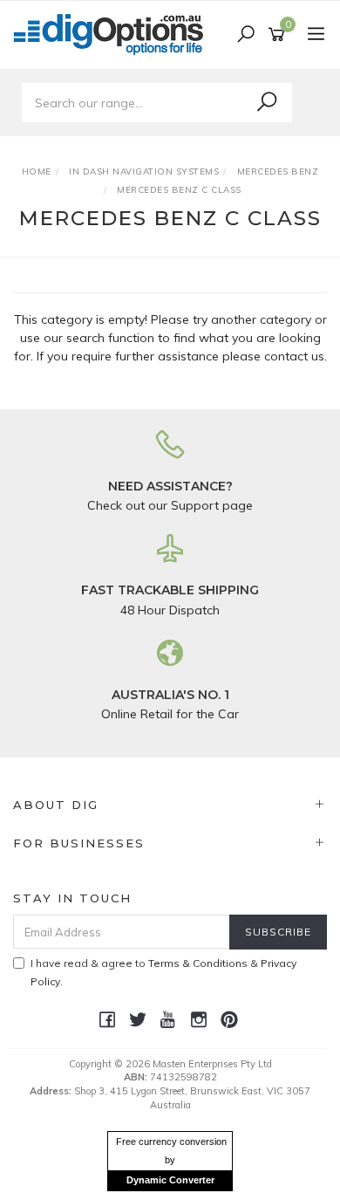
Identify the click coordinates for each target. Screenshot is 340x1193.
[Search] (267, 102)
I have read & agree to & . (163, 972)
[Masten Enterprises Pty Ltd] (113, 34)
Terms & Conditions (198, 963)
